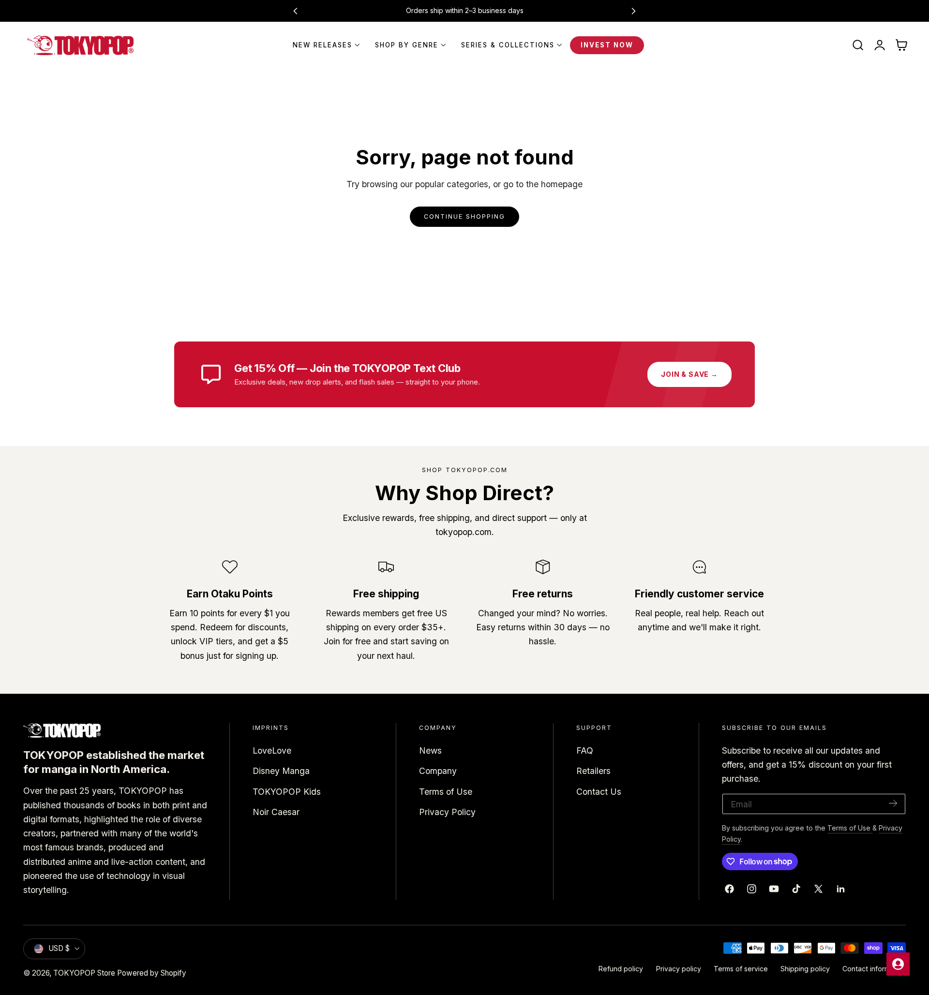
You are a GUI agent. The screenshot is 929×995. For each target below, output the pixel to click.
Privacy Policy (447, 812)
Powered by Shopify (151, 973)
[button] (858, 45)
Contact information (874, 969)
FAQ (584, 750)
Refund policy (621, 969)
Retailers (593, 771)
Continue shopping (464, 216)
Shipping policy (805, 969)
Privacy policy (678, 969)
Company (438, 771)
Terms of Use (445, 791)
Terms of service (741, 969)
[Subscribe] (893, 803)
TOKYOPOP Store (84, 973)
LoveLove (272, 750)
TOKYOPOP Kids (287, 791)
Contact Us (598, 791)
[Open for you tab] (898, 964)
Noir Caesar (276, 812)
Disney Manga (281, 771)
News (430, 750)
